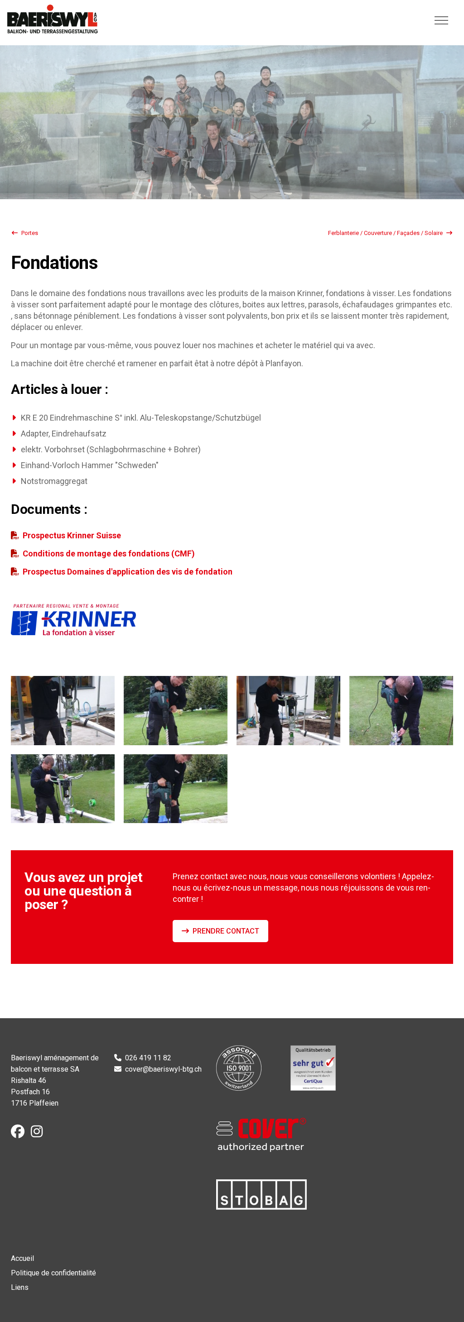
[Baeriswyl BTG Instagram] (39, 1134)
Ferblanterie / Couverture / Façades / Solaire (385, 233)
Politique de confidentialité (53, 1273)
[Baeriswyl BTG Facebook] (20, 1134)
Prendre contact (226, 931)
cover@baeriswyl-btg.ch (163, 1069)
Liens (20, 1287)
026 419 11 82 (148, 1058)
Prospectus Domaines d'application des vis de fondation (127, 571)
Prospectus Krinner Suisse (73, 535)
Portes (29, 233)
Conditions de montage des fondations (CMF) (109, 553)
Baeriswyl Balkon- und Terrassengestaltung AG (52, 19)
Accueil (22, 1258)
